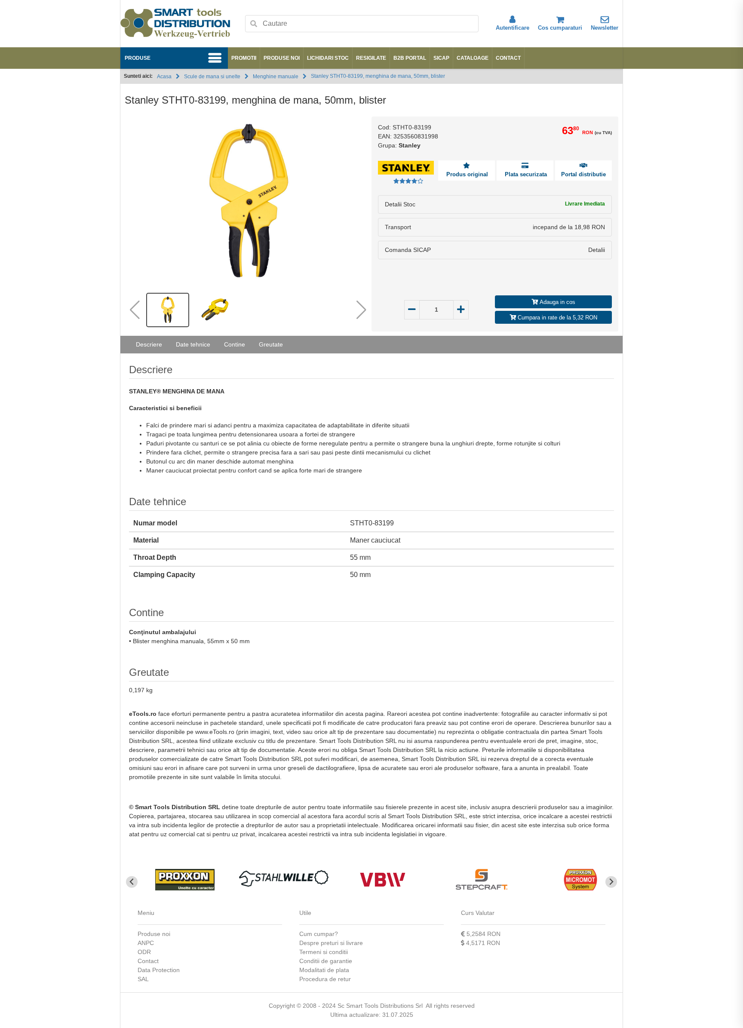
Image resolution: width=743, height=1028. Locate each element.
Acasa (164, 77)
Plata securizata (525, 174)
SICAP (441, 58)
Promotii (243, 58)
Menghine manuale (275, 77)
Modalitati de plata (324, 970)
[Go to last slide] (132, 882)
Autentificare (512, 28)
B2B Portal (409, 58)
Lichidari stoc (328, 58)
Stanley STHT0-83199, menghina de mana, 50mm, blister (378, 76)
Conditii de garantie (325, 960)
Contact (508, 58)
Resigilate (371, 58)
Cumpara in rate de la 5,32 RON (556, 317)
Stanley (410, 145)
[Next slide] (611, 882)
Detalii (596, 249)
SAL (143, 979)
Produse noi (282, 58)
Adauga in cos (556, 302)
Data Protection (159, 970)
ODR (144, 951)
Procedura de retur (325, 979)
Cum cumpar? (318, 933)
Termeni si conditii (323, 951)
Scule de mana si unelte (212, 77)
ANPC (146, 942)
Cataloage (472, 58)
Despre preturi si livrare (331, 942)
